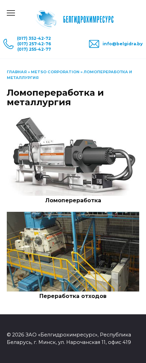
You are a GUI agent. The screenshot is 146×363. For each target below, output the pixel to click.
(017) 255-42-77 (34, 49)
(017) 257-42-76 (34, 43)
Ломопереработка (73, 200)
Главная (17, 71)
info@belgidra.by (123, 43)
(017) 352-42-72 (34, 38)
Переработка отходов (73, 296)
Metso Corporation (55, 71)
